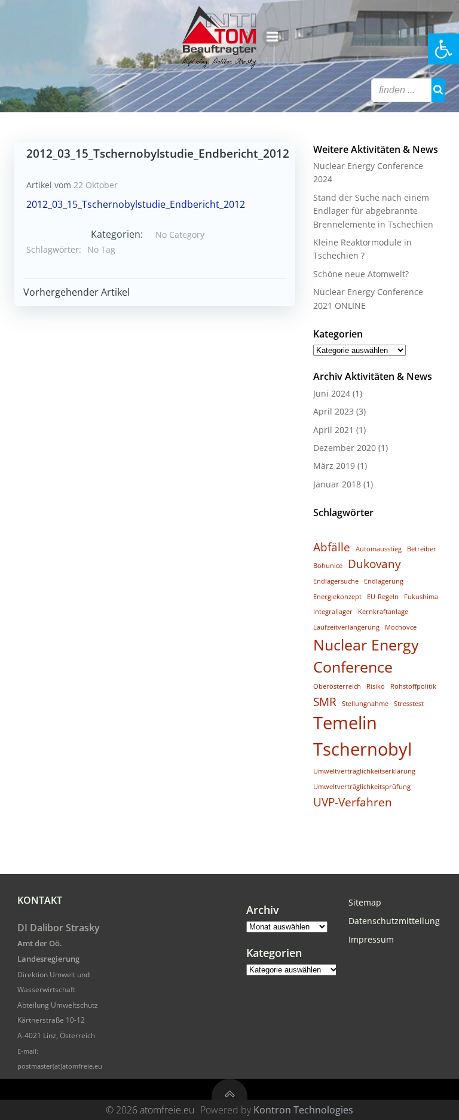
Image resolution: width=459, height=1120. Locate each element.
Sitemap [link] (364, 902)
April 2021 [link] (333, 429)
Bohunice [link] (327, 565)
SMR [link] (324, 702)
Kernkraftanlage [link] (383, 611)
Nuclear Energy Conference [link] (366, 656)
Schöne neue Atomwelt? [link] (361, 274)
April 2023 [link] (333, 411)
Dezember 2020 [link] (344, 447)
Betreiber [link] (421, 549)
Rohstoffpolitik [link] (413, 686)
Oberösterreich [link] (337, 686)
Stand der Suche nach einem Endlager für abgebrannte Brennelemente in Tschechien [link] (373, 211)
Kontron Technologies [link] (303, 1109)
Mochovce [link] (401, 627)
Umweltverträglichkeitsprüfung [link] (362, 787)
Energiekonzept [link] (337, 597)
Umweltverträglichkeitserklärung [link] (364, 771)
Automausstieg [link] (379, 549)
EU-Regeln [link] (383, 597)
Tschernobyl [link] (362, 749)
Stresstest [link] (409, 703)
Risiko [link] (375, 686)
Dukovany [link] (374, 564)
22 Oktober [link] (96, 185)
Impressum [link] (371, 939)
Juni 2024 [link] (331, 393)
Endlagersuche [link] (336, 581)
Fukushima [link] (421, 597)
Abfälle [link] (331, 547)
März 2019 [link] (334, 465)
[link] (443, 49)
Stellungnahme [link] (365, 703)
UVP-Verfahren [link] (352, 802)
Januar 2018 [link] (337, 484)
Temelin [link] (345, 723)
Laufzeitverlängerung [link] (346, 627)
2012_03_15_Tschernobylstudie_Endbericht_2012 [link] (135, 204)
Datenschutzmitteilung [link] (393, 920)
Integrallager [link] (333, 611)
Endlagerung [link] (383, 581)
